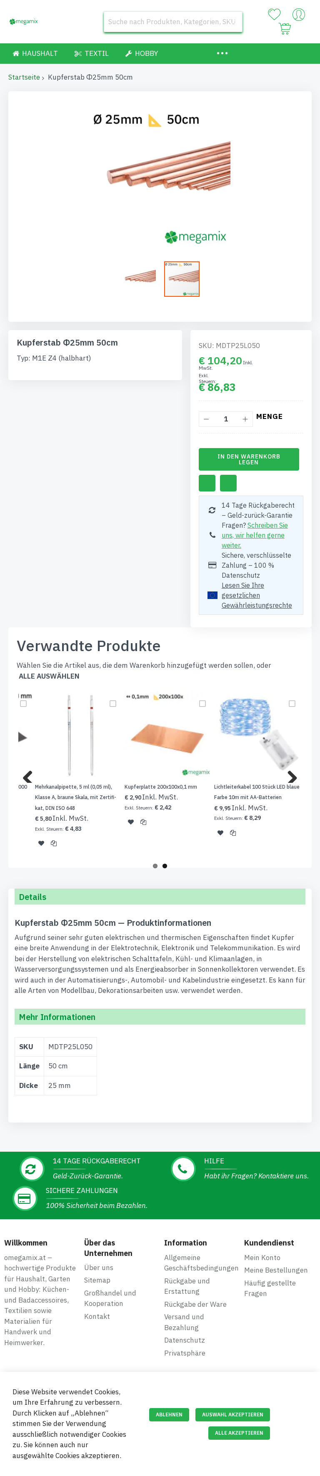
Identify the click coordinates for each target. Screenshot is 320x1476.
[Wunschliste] (274, 14)
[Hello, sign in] (298, 16)
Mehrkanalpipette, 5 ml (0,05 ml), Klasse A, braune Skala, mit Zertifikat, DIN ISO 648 (75, 797)
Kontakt (97, 1316)
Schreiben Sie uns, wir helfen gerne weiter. (255, 535)
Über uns (98, 1267)
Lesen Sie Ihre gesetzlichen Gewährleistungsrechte (257, 595)
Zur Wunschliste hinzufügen (207, 483)
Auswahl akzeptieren (232, 1414)
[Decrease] (206, 419)
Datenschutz (184, 1340)
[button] (142, 279)
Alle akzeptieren (239, 1433)
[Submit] (232, 21)
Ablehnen (169, 1414)
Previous (30, 774)
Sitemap (97, 1280)
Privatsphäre (184, 1353)
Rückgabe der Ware (195, 1304)
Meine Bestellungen (276, 1270)
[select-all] (49, 676)
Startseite (24, 77)
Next (289, 774)
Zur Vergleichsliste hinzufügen (228, 483)
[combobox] (173, 21)
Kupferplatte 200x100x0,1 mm (161, 787)
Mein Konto (262, 1257)
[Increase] (245, 419)
